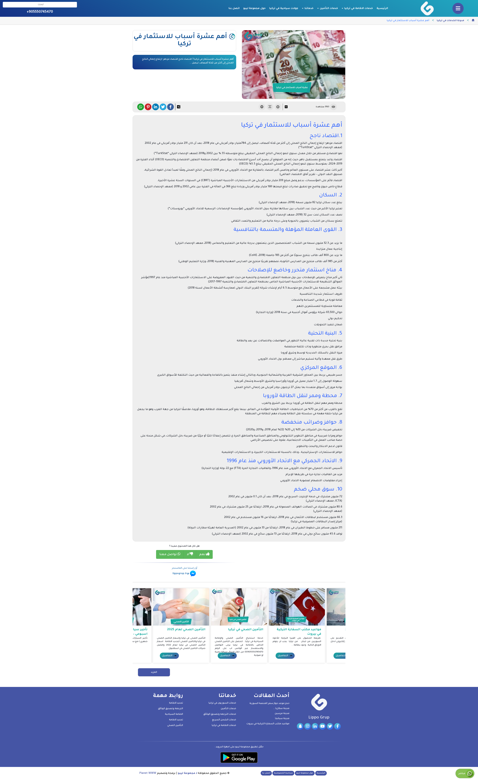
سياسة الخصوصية (283, 773)
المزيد (154, 672)
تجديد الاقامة (176, 703)
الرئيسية (382, 8)
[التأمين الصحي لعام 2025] (181, 607)
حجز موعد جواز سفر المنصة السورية (269, 703)
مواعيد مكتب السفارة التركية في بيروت (267, 724)
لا (188, 554)
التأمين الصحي (175, 725)
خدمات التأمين (328, 8)
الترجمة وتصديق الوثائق (170, 708)
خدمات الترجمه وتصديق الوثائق (219, 714)
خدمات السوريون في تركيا (222, 703)
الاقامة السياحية (174, 714)
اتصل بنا (234, 8)
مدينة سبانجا (282, 718)
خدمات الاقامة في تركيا (358, 8)
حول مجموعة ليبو (254, 8)
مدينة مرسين (282, 713)
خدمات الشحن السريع (224, 720)
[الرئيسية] (473, 21)
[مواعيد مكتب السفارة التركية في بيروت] (297, 607)
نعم (202, 554)
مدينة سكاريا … (281, 708)
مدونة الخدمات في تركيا (450, 20)
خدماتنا (309, 8)
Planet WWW (147, 773)
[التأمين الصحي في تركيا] (239, 607)
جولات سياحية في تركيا (283, 8)
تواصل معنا (168, 554)
